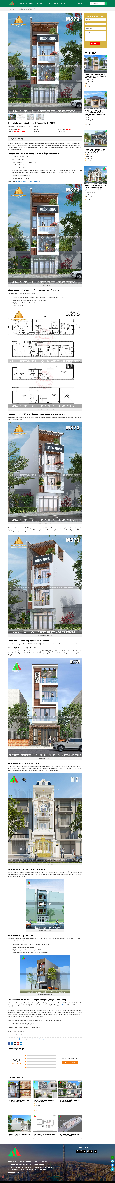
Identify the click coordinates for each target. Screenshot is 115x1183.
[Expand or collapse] (80, 138)
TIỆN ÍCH (79, 3)
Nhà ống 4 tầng (32, 9)
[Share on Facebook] (9, 1043)
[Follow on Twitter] (84, 1151)
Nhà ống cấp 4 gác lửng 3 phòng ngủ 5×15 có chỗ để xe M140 (69, 1135)
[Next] (78, 63)
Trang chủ (11, 9)
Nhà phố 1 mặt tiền (40, 1039)
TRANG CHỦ (21, 3)
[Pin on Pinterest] (18, 1043)
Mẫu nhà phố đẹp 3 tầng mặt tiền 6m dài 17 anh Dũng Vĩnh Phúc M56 (19, 1101)
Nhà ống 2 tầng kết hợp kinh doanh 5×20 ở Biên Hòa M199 (19, 1135)
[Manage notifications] (3, 1177)
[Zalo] (112, 1161)
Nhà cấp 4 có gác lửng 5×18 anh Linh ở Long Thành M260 (44, 1101)
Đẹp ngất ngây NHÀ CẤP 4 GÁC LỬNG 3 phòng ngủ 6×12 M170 (70, 1101)
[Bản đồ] (112, 1169)
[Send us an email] (88, 1151)
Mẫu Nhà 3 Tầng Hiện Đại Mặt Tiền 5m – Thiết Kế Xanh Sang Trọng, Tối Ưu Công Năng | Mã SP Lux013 (95, 76)
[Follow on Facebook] (77, 1151)
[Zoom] (9, 111)
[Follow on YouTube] (95, 1151)
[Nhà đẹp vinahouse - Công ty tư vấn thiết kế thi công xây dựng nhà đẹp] (12, 3)
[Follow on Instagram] (81, 1151)
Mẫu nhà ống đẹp (21, 9)
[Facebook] (112, 1165)
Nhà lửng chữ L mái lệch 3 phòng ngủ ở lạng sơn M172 (44, 1135)
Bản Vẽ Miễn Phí (54, 3)
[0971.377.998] (112, 1157)
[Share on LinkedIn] (21, 1043)
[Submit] (106, 3)
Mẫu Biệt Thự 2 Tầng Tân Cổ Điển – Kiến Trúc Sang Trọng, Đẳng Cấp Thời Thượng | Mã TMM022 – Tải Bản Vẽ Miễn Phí (95, 188)
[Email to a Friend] (15, 1043)
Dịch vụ (72, 3)
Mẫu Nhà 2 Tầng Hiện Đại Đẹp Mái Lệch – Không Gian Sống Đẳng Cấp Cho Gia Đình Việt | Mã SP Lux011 (95, 150)
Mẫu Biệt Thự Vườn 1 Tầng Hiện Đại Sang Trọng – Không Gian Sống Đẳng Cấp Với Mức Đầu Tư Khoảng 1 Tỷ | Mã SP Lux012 (95, 113)
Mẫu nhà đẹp (30, 3)
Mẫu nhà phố (15, 1039)
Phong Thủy (64, 3)
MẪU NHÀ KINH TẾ (42, 3)
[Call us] (91, 1151)
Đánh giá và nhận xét (69, 1062)
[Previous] (11, 63)
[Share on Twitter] (12, 1043)
